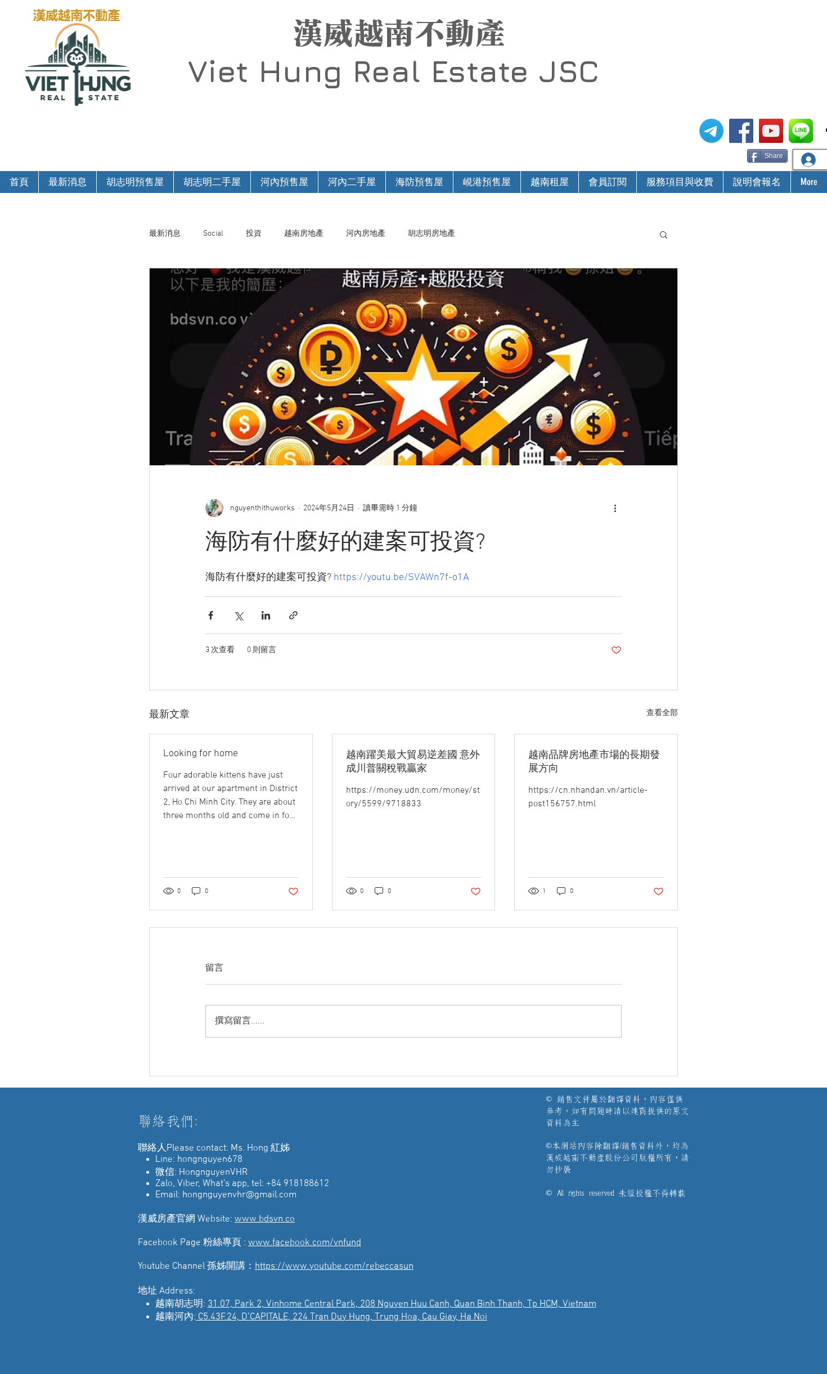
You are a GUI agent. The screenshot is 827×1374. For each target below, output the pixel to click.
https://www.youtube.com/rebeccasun (334, 1266)
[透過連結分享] (293, 615)
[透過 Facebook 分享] (210, 615)
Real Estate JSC (475, 71)
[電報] (711, 131)
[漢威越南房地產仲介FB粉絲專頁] (741, 131)
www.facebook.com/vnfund (304, 1243)
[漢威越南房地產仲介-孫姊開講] (771, 131)
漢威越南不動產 (399, 33)
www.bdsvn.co (265, 1219)
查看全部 (662, 713)
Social (213, 234)
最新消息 (165, 234)
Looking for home (200, 754)
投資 (254, 234)
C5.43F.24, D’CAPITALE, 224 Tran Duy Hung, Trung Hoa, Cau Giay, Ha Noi (341, 1317)
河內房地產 (365, 234)
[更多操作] (615, 508)
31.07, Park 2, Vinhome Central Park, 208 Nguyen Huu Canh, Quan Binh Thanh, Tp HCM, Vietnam (402, 1304)
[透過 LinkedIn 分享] (265, 615)
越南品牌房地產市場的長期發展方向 (594, 762)
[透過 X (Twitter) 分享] (238, 615)
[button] (663, 234)
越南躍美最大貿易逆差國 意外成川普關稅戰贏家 (413, 762)
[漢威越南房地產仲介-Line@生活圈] (801, 131)
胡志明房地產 (431, 234)
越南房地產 (303, 234)
